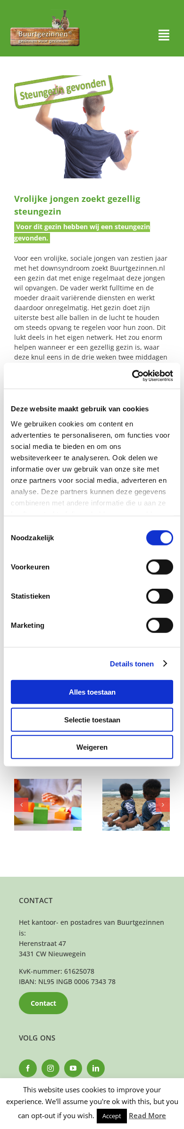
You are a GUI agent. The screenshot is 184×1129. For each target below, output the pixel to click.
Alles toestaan (92, 692)
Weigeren (92, 747)
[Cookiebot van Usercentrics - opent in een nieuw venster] (132, 375)
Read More (147, 1115)
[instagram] (50, 1068)
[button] (21, 805)
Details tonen (132, 663)
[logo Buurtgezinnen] (44, 12)
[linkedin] (96, 1068)
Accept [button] (111, 1116)
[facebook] (28, 1068)
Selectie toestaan (92, 719)
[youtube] (73, 1068)
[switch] (159, 567)
